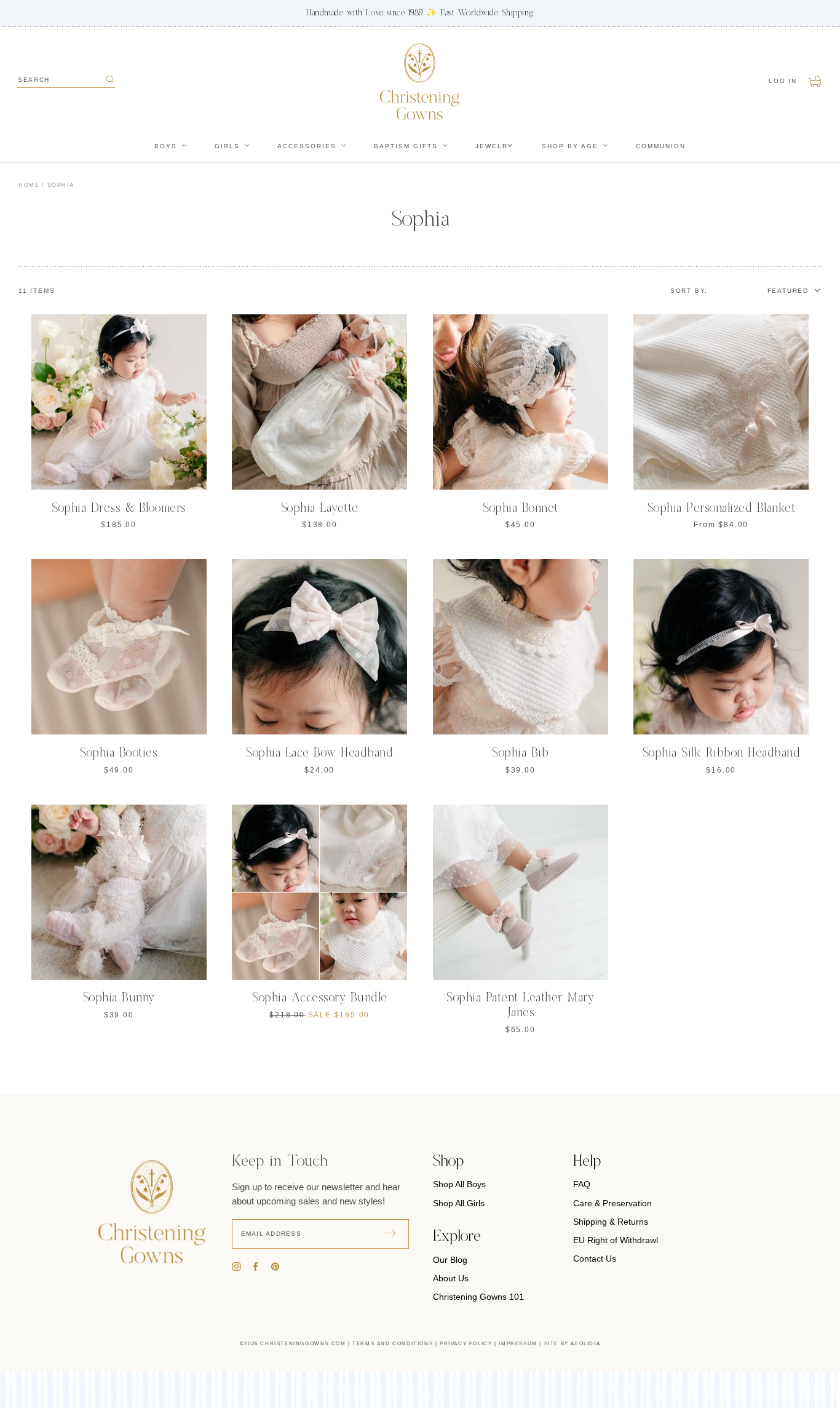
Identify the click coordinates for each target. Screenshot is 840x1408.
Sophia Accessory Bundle (319, 998)
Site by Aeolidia (572, 1343)
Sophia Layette (320, 508)
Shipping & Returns (610, 1222)
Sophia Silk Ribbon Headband (722, 753)
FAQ (581, 1184)
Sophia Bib (520, 753)
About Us (451, 1278)
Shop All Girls (459, 1203)
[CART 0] (815, 81)
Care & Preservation (612, 1203)
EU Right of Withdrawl (615, 1240)
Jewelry (494, 146)
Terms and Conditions (392, 1343)
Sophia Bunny (119, 998)
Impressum (518, 1343)
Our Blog (450, 1260)
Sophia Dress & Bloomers (119, 508)
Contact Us (594, 1258)
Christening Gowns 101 (478, 1297)
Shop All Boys (459, 1184)
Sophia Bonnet (520, 508)
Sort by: (689, 290)
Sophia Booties (118, 753)
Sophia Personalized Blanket (722, 508)
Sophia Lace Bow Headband (319, 753)
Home (28, 185)
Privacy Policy (466, 1343)
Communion (661, 146)
